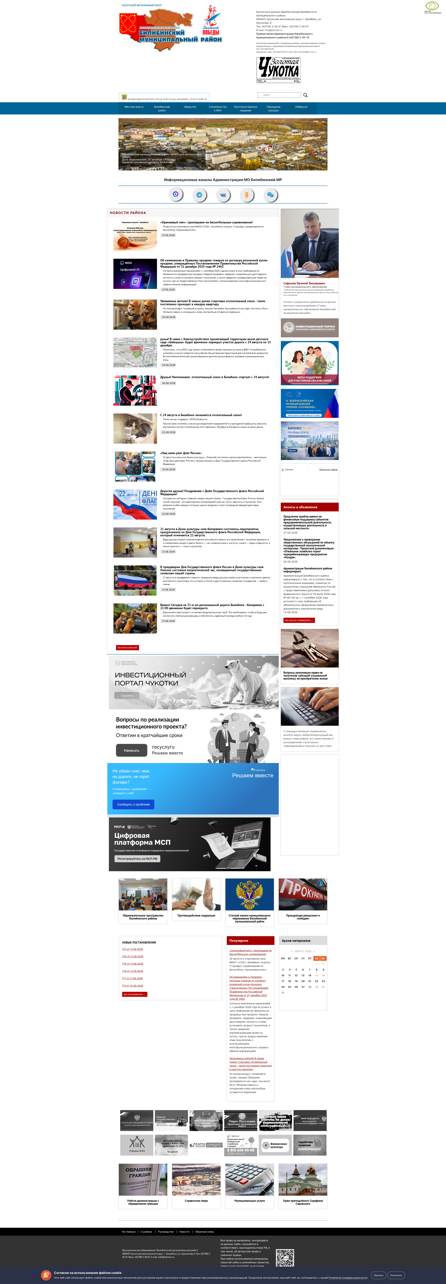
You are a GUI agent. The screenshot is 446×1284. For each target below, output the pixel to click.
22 (316, 981)
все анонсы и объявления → (299, 620)
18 (289, 981)
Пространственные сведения (245, 108)
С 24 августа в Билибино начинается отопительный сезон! (201, 415)
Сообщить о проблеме (133, 804)
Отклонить (396, 1275)
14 (309, 975)
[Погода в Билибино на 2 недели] (328, 469)
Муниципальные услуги (249, 1201)
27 (303, 986)
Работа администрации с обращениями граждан (143, 1202)
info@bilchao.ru (273, 30)
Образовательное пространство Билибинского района (143, 917)
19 (296, 981)
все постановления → (134, 994)
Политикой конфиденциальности (348, 1277)
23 (323, 981)
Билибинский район (162, 108)
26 (296, 986)
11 (289, 975)
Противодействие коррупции (196, 915)
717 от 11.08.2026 (132, 978)
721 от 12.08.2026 (132, 949)
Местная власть (134, 106)
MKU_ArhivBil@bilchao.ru (304, 52)
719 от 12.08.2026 (132, 963)
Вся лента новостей (127, 647)
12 (296, 975)
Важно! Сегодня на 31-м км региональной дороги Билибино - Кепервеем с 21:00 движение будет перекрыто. (212, 606)
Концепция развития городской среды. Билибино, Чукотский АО (167, 99)
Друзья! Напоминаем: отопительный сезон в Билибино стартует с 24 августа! (214, 377)
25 (289, 986)
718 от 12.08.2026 (132, 970)
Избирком (301, 106)
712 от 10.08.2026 (132, 985)
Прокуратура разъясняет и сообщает (303, 917)
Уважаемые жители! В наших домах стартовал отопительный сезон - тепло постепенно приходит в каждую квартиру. (212, 302)
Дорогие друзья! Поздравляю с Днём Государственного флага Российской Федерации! (212, 492)
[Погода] (287, 469)
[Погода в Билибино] (310, 467)
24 (282, 986)
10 (282, 975)
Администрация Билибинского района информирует (307, 569)
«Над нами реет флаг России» (181, 453)
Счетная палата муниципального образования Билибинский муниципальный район (250, 918)
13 (303, 975)
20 (303, 981)
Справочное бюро (196, 1201)
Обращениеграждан (273, 108)
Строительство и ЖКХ (218, 108)
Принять (378, 1275)
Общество (190, 106)
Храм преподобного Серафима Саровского (303, 1202)
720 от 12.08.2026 (132, 956)
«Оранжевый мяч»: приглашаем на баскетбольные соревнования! (206, 222)
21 (309, 981)
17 (283, 981)
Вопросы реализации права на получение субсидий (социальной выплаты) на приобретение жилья (305, 675)
